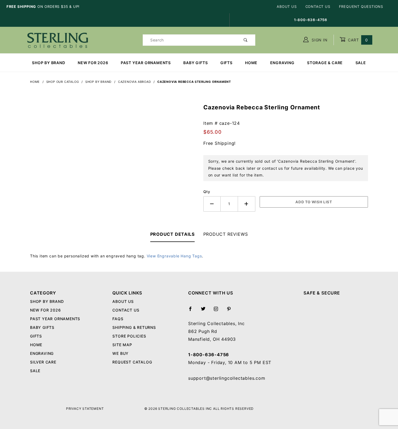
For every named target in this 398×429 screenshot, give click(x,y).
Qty (206, 191)
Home (251, 62)
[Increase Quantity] (246, 204)
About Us (286, 6)
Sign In (318, 40)
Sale (360, 62)
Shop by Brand (48, 62)
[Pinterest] (231, 311)
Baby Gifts (195, 62)
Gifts (226, 62)
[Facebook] (192, 311)
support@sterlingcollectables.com (226, 378)
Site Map (122, 344)
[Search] (245, 40)
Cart (357, 40)
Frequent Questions (361, 6)
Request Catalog (132, 362)
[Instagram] (218, 311)
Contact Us (317, 6)
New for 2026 (93, 62)
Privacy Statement (85, 409)
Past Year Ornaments (146, 62)
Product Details (172, 234)
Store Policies (129, 336)
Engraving (282, 62)
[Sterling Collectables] (57, 39)
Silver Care (43, 362)
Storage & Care (325, 62)
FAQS (117, 318)
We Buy (120, 353)
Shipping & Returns (134, 327)
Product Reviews (225, 234)
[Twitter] (205, 311)
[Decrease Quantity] (212, 204)
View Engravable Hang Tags (174, 256)
